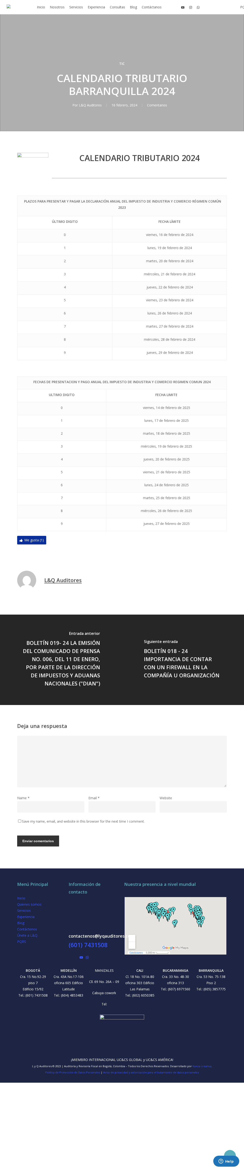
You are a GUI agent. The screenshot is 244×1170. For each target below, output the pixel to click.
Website (166, 798)
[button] (122, 1167)
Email (94, 798)
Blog (20, 923)
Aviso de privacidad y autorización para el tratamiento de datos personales (151, 1072)
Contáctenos (27, 929)
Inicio (21, 898)
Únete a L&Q (27, 935)
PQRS (21, 941)
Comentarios (157, 105)
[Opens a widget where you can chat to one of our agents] (226, 1162)
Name (23, 798)
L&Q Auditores (90, 105)
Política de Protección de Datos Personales (72, 1072)
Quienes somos (29, 904)
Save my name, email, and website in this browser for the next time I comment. (83, 821)
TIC (122, 63)
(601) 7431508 (88, 945)
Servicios (24, 910)
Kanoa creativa (202, 1066)
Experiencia (26, 916)
